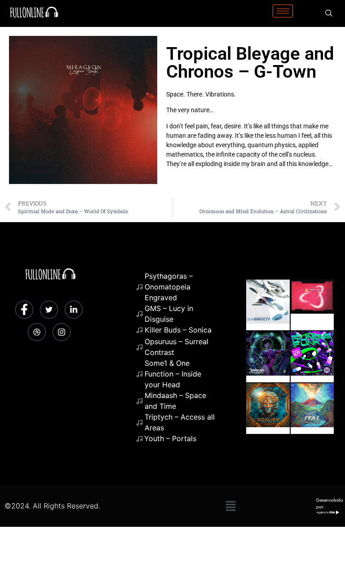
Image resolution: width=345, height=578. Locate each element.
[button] (230, 506)
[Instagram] (62, 332)
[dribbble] (37, 332)
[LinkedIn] (74, 310)
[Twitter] (49, 310)
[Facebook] (24, 310)
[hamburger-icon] (283, 11)
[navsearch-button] (329, 13)
